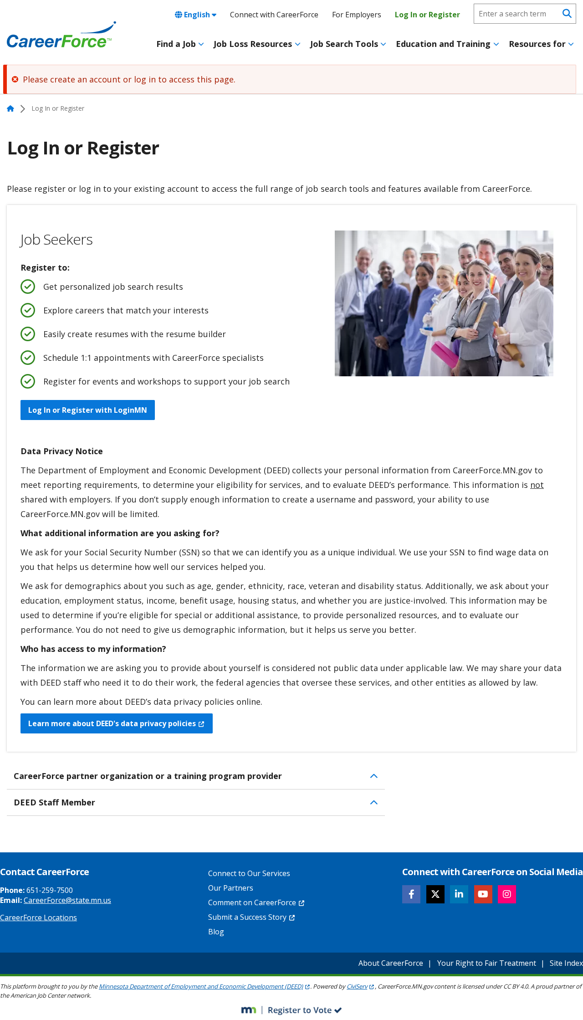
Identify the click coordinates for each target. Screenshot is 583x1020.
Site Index (566, 963)
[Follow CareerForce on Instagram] (507, 894)
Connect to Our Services (249, 873)
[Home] (61, 34)
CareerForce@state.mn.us (67, 900)
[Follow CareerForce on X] (435, 894)
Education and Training (443, 43)
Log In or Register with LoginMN (87, 410)
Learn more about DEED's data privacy (112, 723)
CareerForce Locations (38, 917)
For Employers (356, 15)
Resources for (537, 43)
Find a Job (176, 43)
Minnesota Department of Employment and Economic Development (201, 986)
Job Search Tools (344, 43)
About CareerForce (390, 963)
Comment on (252, 902)
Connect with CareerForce (274, 15)
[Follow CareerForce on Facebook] (411, 894)
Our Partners (230, 888)
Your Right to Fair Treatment (486, 963)
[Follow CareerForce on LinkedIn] (459, 894)
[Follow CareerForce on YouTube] (483, 894)
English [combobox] (197, 15)
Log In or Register (427, 15)
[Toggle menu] (201, 44)
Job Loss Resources (253, 43)
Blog (216, 932)
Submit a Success (247, 917)
